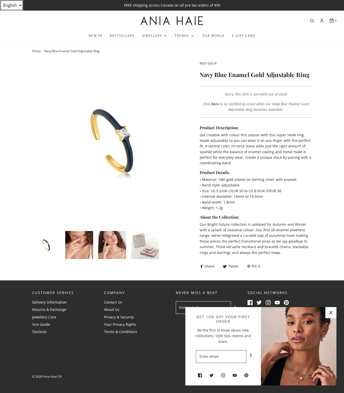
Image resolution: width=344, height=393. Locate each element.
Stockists (39, 331)
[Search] (312, 20)
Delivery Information (49, 302)
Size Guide (41, 324)
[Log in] (322, 20)
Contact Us (113, 302)
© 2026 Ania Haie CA (47, 376)
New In (95, 36)
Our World (213, 36)
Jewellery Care (44, 317)
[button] (46, 245)
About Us (111, 309)
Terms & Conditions (120, 331)
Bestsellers (122, 36)
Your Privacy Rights (120, 324)
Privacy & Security (119, 317)
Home (36, 51)
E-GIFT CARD (243, 36)
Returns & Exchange (49, 309)
